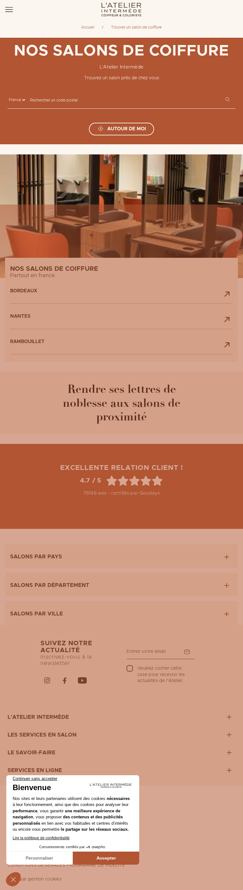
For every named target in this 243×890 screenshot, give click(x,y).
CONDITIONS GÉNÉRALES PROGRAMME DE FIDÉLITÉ (66, 865)
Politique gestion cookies (35, 879)
